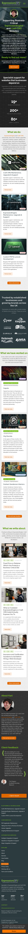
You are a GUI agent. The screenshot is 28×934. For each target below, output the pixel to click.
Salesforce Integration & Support (10, 840)
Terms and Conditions (7, 871)
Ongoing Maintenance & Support (10, 830)
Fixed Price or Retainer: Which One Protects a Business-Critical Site (12, 565)
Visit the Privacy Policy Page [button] (16, 927)
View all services (14, 283)
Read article (7, 582)
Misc (12, 560)
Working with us (5, 869)
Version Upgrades (6, 828)
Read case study (8, 409)
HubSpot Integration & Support (9, 838)
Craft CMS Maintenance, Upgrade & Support (13, 809)
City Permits (7, 436)
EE (4, 560)
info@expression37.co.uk (8, 908)
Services (3, 855)
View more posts (14, 683)
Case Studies (4, 858)
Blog (2, 860)
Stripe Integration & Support (8, 843)
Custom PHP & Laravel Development (11, 815)
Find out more (8, 189)
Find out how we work (8, 738)
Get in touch (14, 67)
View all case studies (14, 516)
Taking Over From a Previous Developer (12, 825)
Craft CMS (16, 28)
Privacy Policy (5, 866)
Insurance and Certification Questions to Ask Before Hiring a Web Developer (13, 657)
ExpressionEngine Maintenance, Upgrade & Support (12, 215)
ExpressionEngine (14, 26)
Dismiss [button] (14, 931)
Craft (8, 560)
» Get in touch (14, 796)
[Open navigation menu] (24, 4)
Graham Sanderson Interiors (13, 484)
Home (3, 850)
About (3, 853)
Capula (6, 388)
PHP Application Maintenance (9, 823)
